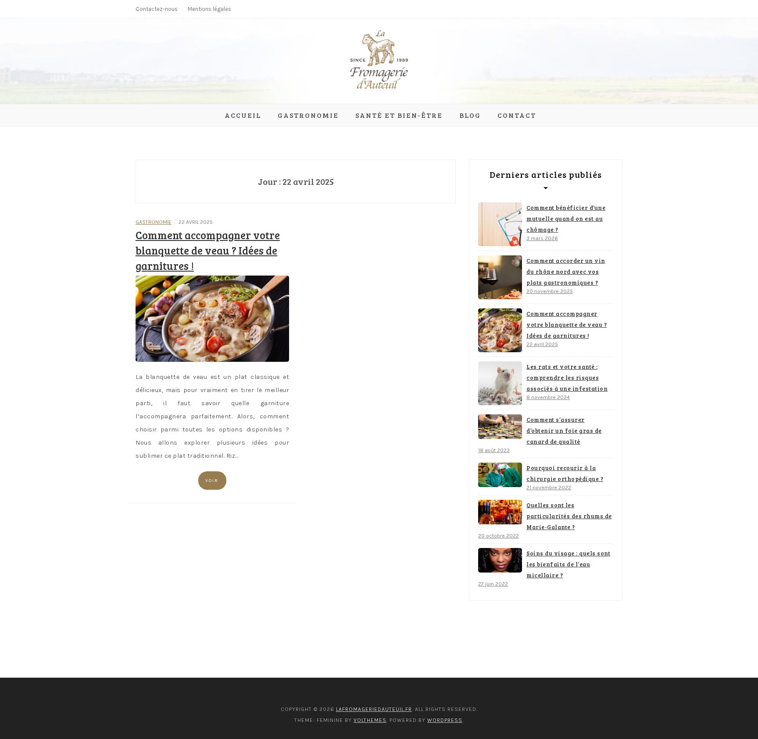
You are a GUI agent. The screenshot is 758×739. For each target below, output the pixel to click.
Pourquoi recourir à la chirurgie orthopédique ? (564, 473)
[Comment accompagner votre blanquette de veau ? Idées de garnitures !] (212, 318)
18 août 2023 (494, 450)
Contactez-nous (157, 9)
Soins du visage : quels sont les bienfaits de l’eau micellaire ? (568, 564)
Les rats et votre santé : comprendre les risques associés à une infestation (567, 377)
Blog (470, 115)
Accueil (243, 115)
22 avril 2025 (542, 344)
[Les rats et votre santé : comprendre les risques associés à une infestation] (500, 383)
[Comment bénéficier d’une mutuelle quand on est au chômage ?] (500, 224)
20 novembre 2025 (549, 291)
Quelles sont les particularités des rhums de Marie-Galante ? (569, 516)
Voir (211, 480)
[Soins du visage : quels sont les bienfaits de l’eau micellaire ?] (500, 560)
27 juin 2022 (493, 584)
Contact (516, 115)
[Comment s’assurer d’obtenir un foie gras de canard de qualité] (500, 426)
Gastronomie (308, 115)
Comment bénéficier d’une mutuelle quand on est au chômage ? (565, 218)
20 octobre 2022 (498, 536)
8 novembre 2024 (548, 397)
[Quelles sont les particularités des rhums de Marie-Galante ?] (500, 512)
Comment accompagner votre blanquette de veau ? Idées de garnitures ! (208, 250)
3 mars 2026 (542, 238)
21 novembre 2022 (548, 487)
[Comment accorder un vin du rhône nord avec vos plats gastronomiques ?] (500, 277)
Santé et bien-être (399, 115)
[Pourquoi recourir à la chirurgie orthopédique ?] (500, 475)
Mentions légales (209, 9)
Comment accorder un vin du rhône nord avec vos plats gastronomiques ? (565, 271)
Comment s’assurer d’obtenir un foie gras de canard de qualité (564, 431)
